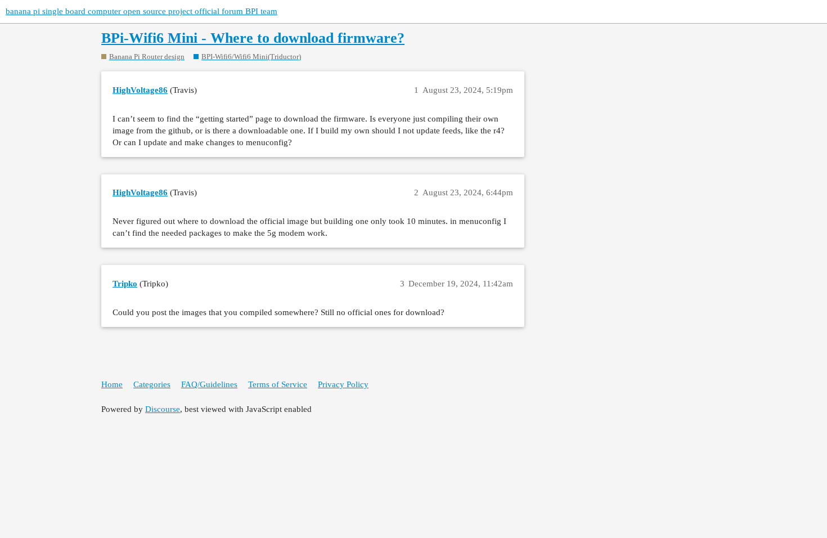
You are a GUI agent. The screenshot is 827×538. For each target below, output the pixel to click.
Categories (151, 384)
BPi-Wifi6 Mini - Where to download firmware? (252, 38)
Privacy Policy (343, 384)
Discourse (162, 409)
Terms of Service (277, 384)
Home (112, 384)
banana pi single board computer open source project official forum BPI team (141, 11)
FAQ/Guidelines (209, 384)
